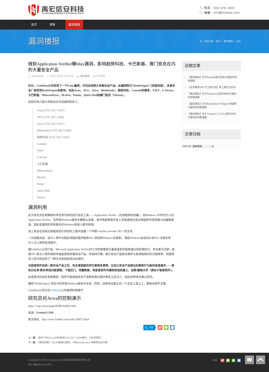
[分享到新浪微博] (222, 360)
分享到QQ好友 (172, 327)
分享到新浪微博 (160, 327)
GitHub (54, 290)
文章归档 (186, 146)
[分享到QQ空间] (233, 360)
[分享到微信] (228, 360)
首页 (34, 24)
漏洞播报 (74, 24)
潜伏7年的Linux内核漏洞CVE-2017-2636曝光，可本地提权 (69, 337)
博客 (52, 24)
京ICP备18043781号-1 (40, 364)
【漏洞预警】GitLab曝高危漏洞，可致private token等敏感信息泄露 (73, 342)
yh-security (37, 76)
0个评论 (101, 76)
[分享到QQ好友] (239, 360)
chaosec (53, 360)
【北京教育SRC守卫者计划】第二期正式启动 (212, 87)
